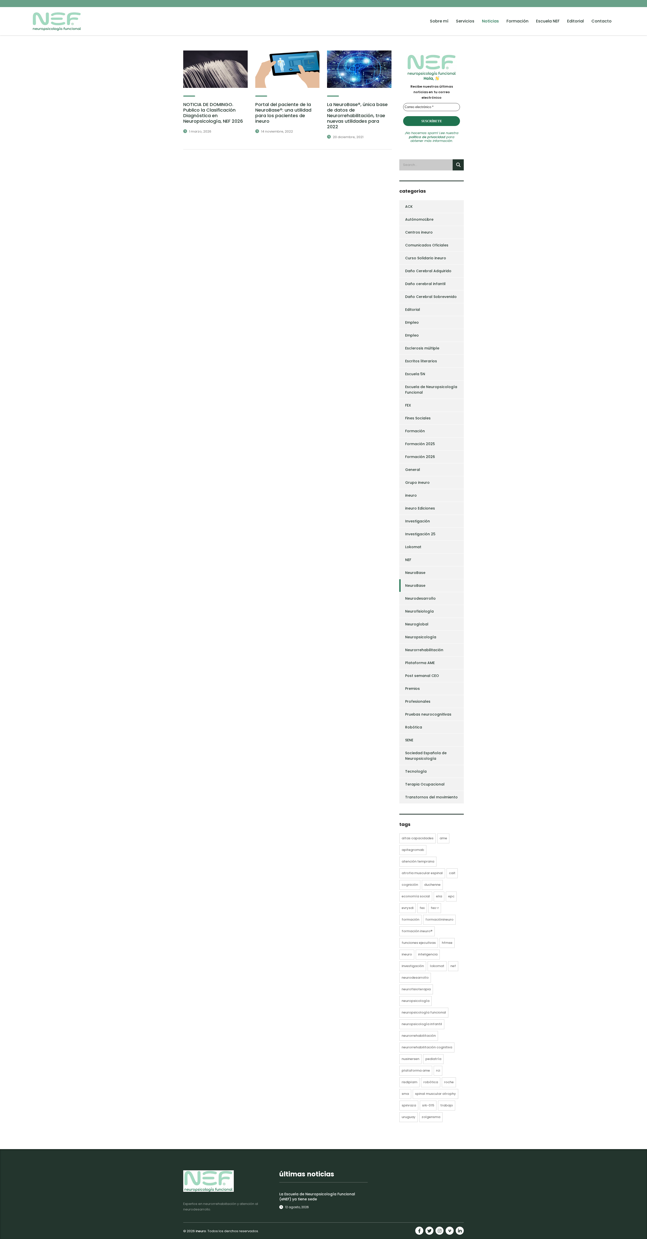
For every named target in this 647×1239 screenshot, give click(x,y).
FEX (408, 405)
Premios (412, 688)
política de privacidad (427, 137)
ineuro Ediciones (420, 508)
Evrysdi (407, 907)
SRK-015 (428, 1105)
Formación (517, 21)
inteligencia (427, 954)
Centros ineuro (419, 232)
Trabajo (446, 1105)
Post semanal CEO (422, 675)
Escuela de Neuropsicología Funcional (431, 389)
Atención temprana (418, 861)
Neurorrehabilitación (424, 649)
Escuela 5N (415, 373)
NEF (408, 559)
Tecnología (416, 771)
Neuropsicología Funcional (424, 1012)
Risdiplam (409, 1082)
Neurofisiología (419, 611)
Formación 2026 (420, 456)
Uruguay (408, 1117)
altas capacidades (417, 838)
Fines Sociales (418, 418)
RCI (438, 1070)
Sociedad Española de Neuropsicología (426, 755)
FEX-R (435, 907)
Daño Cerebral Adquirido (428, 270)
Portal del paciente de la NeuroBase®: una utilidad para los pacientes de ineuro (283, 112)
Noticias (490, 21)
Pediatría (433, 1058)
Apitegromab (413, 849)
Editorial (575, 21)
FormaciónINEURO (439, 919)
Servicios (465, 21)
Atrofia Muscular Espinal (422, 873)
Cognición (410, 884)
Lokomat (413, 546)
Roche (449, 1082)
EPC (451, 896)
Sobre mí (439, 21)
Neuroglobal (416, 624)
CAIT (452, 873)
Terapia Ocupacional (425, 784)
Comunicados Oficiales (426, 245)
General (412, 469)
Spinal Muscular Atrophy (435, 1093)
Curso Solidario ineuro (425, 258)
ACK (409, 206)
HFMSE (447, 942)
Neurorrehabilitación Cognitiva (427, 1047)
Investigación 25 (420, 534)
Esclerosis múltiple (422, 348)
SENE (409, 740)
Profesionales (417, 701)
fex (422, 907)
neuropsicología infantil (422, 1024)
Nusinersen (410, 1058)
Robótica (413, 727)
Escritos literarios (421, 361)
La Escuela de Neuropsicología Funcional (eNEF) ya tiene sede (317, 1197)
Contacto (601, 21)
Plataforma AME (420, 662)
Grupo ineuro (417, 482)
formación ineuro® (417, 931)
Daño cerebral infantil (425, 283)
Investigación (417, 521)
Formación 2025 (420, 443)
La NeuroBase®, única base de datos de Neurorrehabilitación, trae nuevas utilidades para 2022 (357, 115)
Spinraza (409, 1105)
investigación (413, 966)
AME (443, 838)
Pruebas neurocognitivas (428, 714)
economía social (416, 896)
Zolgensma (431, 1117)
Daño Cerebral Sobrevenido (431, 296)
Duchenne (432, 884)
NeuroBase (415, 572)
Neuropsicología (420, 637)
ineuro (411, 495)
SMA (405, 1093)
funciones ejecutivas (419, 942)
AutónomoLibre (419, 219)
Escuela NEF (548, 21)
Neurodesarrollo (420, 598)
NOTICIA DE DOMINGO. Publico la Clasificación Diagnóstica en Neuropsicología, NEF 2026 (213, 112)
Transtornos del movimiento (431, 797)
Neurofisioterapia (416, 989)
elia (439, 896)
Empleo (412, 322)
